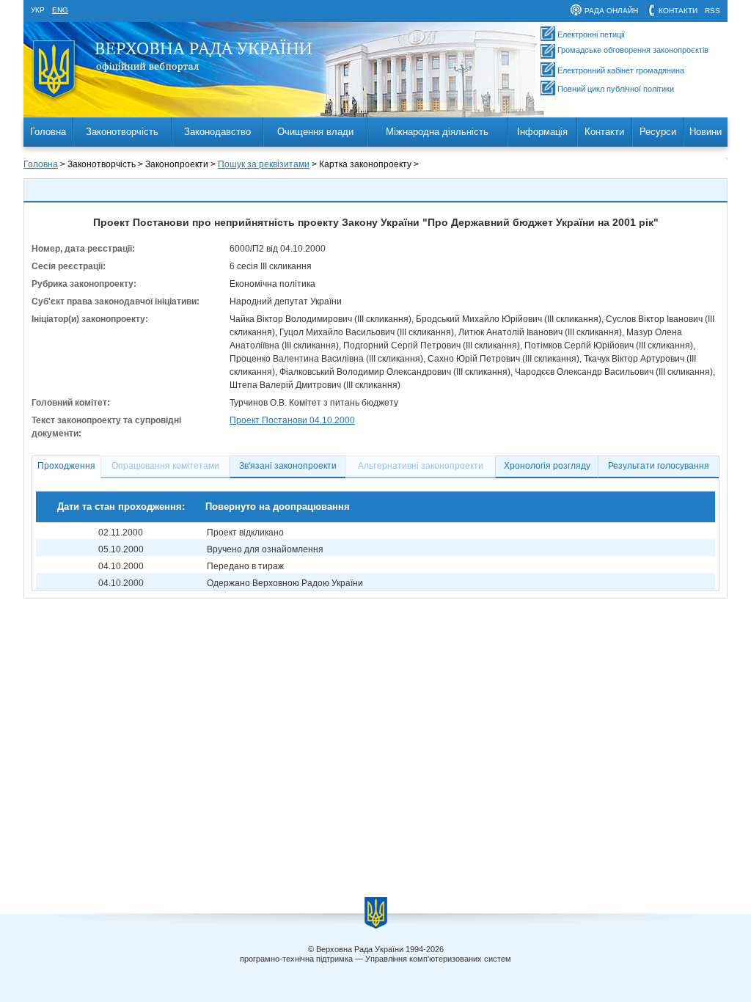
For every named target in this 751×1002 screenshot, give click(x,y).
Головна (48, 131)
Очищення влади (315, 131)
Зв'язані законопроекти (288, 466)
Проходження (66, 466)
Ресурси (658, 131)
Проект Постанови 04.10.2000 (292, 420)
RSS (712, 11)
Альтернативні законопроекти (420, 466)
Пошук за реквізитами (263, 164)
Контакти (604, 131)
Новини (705, 131)
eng (60, 10)
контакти (678, 11)
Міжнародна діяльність (437, 131)
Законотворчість (122, 131)
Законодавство (217, 131)
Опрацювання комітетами (165, 466)
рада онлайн (611, 11)
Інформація (542, 131)
